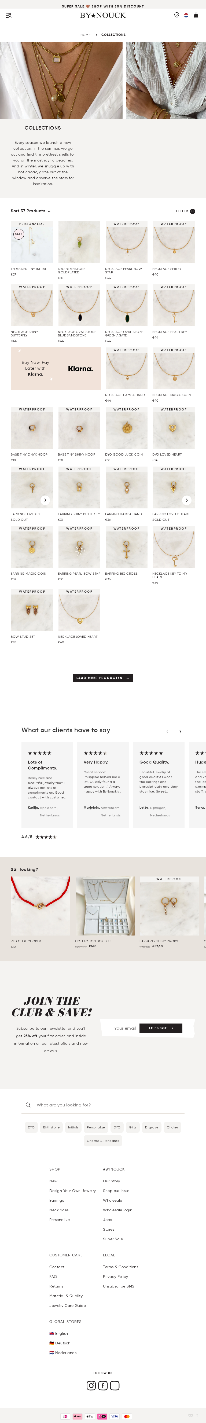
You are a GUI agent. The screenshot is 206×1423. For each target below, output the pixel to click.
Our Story (111, 1181)
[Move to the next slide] (180, 731)
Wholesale (112, 1200)
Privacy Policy (115, 1276)
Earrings (56, 1200)
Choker (172, 1127)
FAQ (53, 1276)
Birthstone (51, 1127)
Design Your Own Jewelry (72, 1191)
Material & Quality (66, 1296)
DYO (31, 1127)
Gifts (133, 1127)
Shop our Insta (116, 1191)
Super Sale (73, 6)
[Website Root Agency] (197, 1415)
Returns (56, 1286)
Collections (113, 35)
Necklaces (59, 1210)
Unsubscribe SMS (118, 1286)
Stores (108, 1229)
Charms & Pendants (103, 1141)
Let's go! (158, 1028)
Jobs (107, 1219)
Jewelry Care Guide (67, 1305)
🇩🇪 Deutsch (60, 1343)
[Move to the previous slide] (167, 731)
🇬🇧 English (58, 1333)
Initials (73, 1127)
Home (85, 35)
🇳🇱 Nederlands (62, 1353)
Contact (57, 1267)
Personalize (96, 1127)
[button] (186, 15)
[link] (103, 678)
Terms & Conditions (120, 1267)
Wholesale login (118, 1210)
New (53, 1181)
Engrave (152, 1127)
